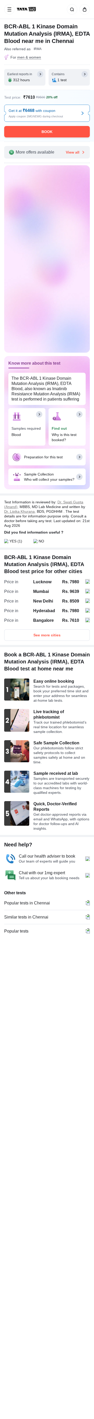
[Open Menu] (9, 9)
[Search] (71, 9)
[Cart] (83, 9)
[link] (27, 9)
